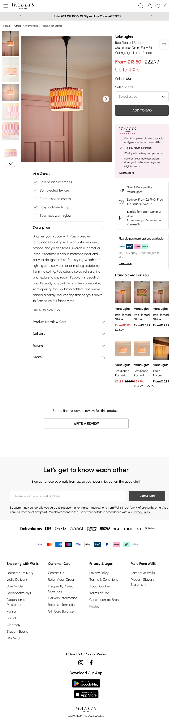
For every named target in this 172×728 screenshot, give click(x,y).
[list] (66, 99)
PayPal (11, 618)
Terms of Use (99, 593)
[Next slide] (151, 16)
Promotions (31, 25)
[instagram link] (80, 662)
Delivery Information (62, 598)
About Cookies (100, 586)
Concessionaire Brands (105, 600)
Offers (17, 25)
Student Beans (17, 631)
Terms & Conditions (103, 580)
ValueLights (124, 37)
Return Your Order (61, 580)
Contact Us (56, 573)
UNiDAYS (13, 638)
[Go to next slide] (106, 99)
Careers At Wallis (143, 573)
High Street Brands (52, 25)
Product (94, 606)
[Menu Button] (5, 5)
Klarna (11, 611)
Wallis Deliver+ (17, 580)
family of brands (140, 507)
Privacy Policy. (142, 512)
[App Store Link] (86, 688)
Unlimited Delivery (20, 573)
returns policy (134, 224)
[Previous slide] (20, 16)
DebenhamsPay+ (19, 593)
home (6, 25)
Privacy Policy (99, 573)
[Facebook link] (91, 662)
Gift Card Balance (61, 611)
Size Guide (15, 586)
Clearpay (13, 625)
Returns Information (62, 605)
